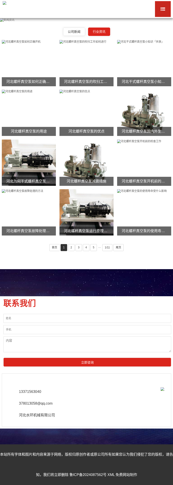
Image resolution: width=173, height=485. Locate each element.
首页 (54, 247)
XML (111, 475)
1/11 (107, 247)
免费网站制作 (126, 475)
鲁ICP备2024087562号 (88, 475)
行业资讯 (99, 31)
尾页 (118, 247)
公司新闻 (74, 31)
